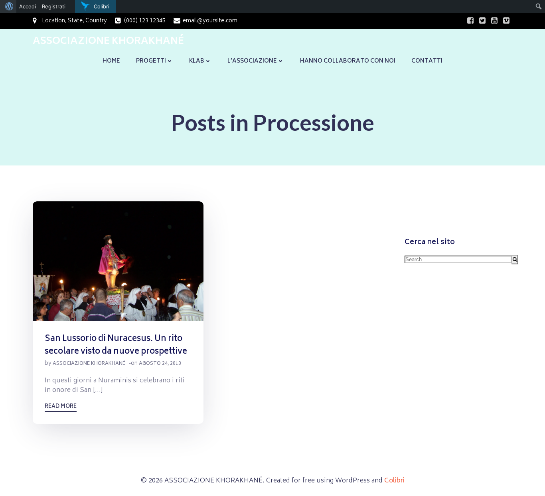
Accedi (27, 6)
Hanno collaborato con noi (347, 61)
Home (111, 61)
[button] (118, 261)
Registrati (53, 6)
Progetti (151, 61)
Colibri (394, 480)
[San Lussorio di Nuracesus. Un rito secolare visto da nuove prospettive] (118, 261)
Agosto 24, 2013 (160, 364)
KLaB (196, 61)
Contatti (426, 61)
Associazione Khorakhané (89, 364)
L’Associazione (252, 61)
